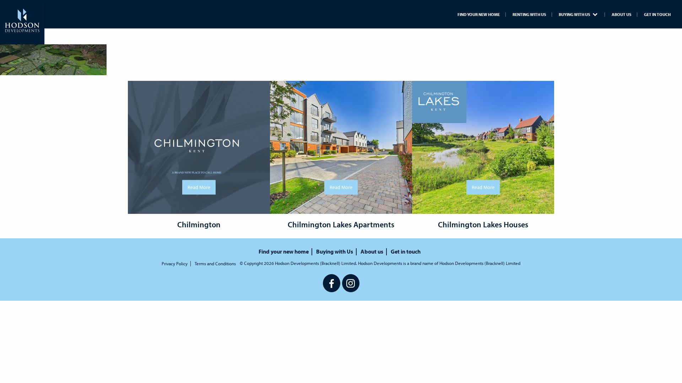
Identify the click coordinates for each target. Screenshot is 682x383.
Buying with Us (575, 14)
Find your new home (479, 14)
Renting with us (529, 14)
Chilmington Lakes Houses (483, 224)
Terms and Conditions (215, 263)
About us (621, 14)
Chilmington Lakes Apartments (341, 224)
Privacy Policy (175, 263)
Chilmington (199, 224)
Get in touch (657, 14)
